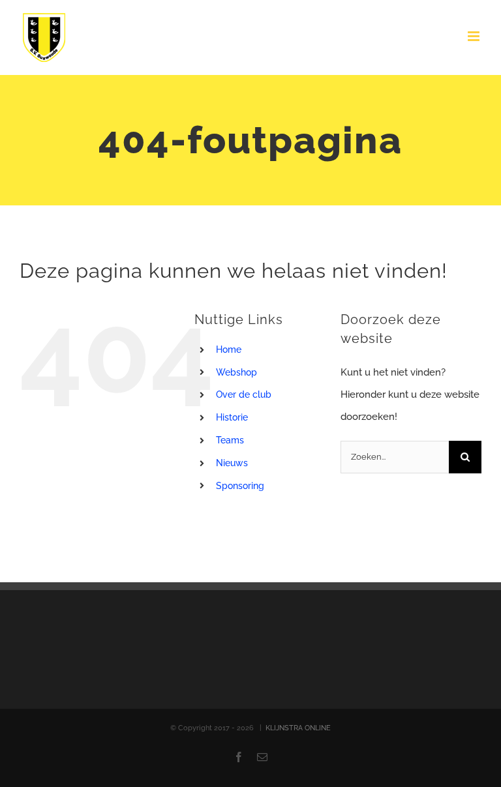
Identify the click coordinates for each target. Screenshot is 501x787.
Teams (230, 440)
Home (228, 349)
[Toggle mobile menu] (474, 36)
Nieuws (232, 463)
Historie (232, 417)
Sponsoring (240, 486)
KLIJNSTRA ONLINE (298, 728)
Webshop (236, 372)
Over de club (243, 394)
